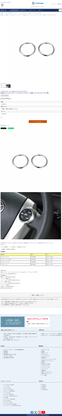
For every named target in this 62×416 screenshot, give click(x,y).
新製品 (43, 351)
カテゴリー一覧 (45, 349)
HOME (1, 12)
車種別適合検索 (14, 10)
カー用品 (6, 12)
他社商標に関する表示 (9, 357)
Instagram (43, 386)
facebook (43, 384)
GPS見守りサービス (46, 373)
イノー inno (6, 386)
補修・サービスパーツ (46, 372)
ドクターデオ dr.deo (8, 389)
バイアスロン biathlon (9, 384)
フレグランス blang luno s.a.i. (11, 396)
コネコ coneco (7, 400)
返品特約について (5, 125)
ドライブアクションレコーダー (48, 359)
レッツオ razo (7, 392)
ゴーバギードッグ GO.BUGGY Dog (12, 405)
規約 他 (2, 346)
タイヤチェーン (45, 354)
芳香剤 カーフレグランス (47, 360)
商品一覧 (4, 10)
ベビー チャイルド (45, 367)
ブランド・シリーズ (5, 381)
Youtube (43, 388)
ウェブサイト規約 (8, 356)
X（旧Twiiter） (44, 389)
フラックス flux (7, 388)
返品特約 (6, 352)
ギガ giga (6, 397)
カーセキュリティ (45, 365)
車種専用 (43, 357)
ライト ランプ (44, 368)
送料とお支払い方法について (8, 330)
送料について (4, 106)
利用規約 (6, 351)
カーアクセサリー (12, 14)
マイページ (32, 10)
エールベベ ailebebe (8, 394)
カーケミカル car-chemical (10, 403)
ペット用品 (44, 375)
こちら (17, 340)
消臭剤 (43, 362)
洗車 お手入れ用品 (45, 364)
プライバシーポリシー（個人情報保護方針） (14, 349)
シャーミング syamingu (9, 399)
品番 (2, 101)
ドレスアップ (19, 14)
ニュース (54, 4)
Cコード (3, 111)
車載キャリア (44, 352)
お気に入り (23, 10)
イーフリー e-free (8, 402)
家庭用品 (43, 370)
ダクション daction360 (9, 391)
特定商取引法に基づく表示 (10, 354)
